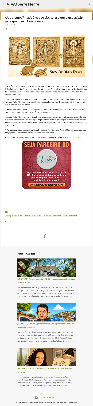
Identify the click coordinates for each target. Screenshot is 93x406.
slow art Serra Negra (52, 216)
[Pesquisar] (89, 4)
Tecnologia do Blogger (48, 398)
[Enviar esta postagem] (6, 213)
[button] (6, 29)
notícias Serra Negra (33, 216)
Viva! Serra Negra (70, 216)
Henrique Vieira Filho (14, 216)
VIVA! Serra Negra (23, 4)
